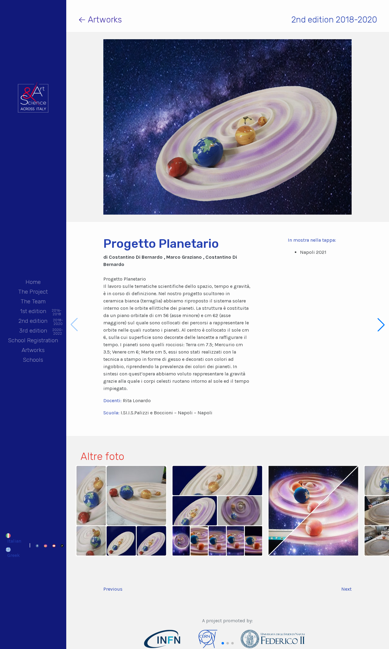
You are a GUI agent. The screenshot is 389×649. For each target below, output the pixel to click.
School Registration (33, 340)
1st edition (33, 312)
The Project (33, 291)
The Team (33, 301)
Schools (33, 359)
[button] (381, 324)
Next (346, 589)
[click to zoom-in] (121, 510)
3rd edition (33, 331)
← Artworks (100, 20)
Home (33, 281)
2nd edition (33, 321)
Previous (112, 589)
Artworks (33, 350)
